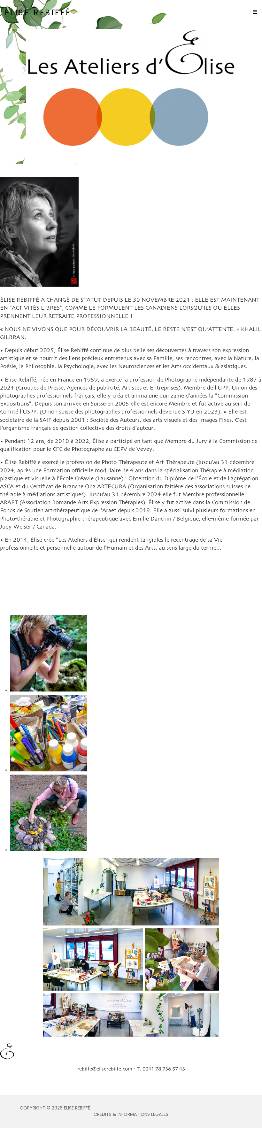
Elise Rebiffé (38, 12)
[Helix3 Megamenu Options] (255, 12)
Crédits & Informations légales (131, 1114)
